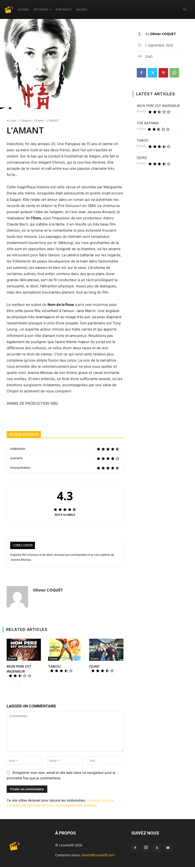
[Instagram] (146, 847)
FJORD (94, 666)
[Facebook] (141, 73)
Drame (39, 121)
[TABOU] (65, 650)
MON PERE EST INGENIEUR (19, 669)
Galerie (81, 9)
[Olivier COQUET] (17, 596)
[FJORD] (106, 650)
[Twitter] (152, 73)
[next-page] (17, 685)
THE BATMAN (148, 123)
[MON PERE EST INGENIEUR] (24, 650)
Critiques (41, 9)
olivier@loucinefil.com (98, 855)
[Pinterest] (163, 73)
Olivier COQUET (48, 590)
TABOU (54, 666)
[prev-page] (10, 685)
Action (141, 128)
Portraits (64, 9)
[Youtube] (168, 848)
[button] (184, 9)
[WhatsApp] (174, 73)
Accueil (23, 9)
